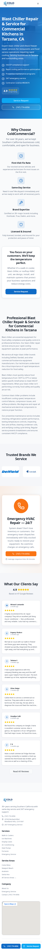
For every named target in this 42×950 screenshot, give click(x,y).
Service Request (21, 100)
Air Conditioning (8, 845)
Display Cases (7, 842)
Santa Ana (5, 874)
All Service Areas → (9, 878)
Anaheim (5, 871)
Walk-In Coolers (8, 835)
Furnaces (5, 851)
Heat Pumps (6, 848)
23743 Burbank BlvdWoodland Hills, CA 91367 (14, 820)
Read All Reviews (21, 771)
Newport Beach (7, 868)
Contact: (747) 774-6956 (10, 895)
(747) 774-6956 (23, 107)
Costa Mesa (6, 865)
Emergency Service (9, 854)
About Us (5, 888)
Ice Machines (7, 838)
